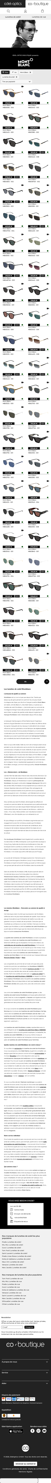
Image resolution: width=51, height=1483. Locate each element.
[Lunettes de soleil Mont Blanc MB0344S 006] (38, 315)
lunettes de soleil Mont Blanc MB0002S (32, 1030)
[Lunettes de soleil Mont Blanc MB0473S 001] (38, 660)
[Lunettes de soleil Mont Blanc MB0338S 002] (38, 118)
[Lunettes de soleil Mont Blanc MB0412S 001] (13, 488)
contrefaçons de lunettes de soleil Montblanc (19, 945)
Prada (18, 957)
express (33, 1156)
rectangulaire (39, 1053)
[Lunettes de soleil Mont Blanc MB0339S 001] (38, 192)
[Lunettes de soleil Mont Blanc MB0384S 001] (38, 537)
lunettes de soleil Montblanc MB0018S (19, 976)
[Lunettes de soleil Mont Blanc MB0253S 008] (38, 512)
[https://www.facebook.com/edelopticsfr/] (32, 1431)
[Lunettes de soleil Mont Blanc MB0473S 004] (13, 561)
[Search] (8, 11)
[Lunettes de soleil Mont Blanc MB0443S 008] (38, 340)
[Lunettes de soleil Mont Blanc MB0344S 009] (38, 266)
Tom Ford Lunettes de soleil (13, 1250)
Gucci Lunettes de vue (11, 1287)
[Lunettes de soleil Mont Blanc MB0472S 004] (38, 611)
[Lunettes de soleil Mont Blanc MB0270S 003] (13, 463)
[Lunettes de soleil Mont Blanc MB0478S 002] (13, 586)
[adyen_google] (32, 1399)
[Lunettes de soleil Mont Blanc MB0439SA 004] (13, 660)
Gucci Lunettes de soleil (11, 1248)
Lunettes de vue (39, 17)
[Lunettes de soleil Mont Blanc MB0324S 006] (13, 315)
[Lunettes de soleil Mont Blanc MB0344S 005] (38, 241)
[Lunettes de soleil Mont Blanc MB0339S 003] (38, 463)
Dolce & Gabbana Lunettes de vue (15, 1290)
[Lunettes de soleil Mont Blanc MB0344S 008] (38, 142)
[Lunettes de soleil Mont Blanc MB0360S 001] (13, 142)
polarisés (43, 1087)
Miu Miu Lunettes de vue (12, 1281)
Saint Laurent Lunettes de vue (14, 1296)
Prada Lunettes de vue (11, 1284)
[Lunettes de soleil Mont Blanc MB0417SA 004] (13, 216)
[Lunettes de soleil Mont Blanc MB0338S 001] (38, 586)
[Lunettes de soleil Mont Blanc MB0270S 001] (38, 389)
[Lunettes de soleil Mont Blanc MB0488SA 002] (13, 636)
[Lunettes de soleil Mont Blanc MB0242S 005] (13, 118)
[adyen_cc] (3, 1399)
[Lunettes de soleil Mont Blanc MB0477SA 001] (38, 414)
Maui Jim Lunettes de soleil (13, 1262)
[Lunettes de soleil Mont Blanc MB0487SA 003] (13, 266)
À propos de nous (9, 1362)
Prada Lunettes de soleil (11, 1242)
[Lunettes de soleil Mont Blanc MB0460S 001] (13, 611)
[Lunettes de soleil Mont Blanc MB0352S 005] (13, 389)
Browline (13, 1056)
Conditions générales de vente (15, 1469)
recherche (18, 1048)
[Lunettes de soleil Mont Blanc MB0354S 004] (38, 488)
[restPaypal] (20, 1399)
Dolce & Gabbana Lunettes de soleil (16, 1259)
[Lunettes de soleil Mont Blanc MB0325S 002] (13, 340)
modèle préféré (28, 1106)
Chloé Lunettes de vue (11, 1304)
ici (14, 1332)
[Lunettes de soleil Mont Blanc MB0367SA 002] (38, 167)
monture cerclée (33, 969)
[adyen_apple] (27, 1399)
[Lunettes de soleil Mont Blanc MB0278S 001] (13, 414)
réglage (21, 1076)
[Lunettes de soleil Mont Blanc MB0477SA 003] (38, 561)
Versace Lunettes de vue (11, 1293)
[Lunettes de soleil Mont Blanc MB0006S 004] (13, 93)
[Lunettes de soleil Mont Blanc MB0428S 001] (13, 512)
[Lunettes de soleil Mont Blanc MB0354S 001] (13, 537)
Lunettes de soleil (13, 17)
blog (36, 1068)
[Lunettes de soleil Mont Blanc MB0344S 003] (38, 93)
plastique (41, 1058)
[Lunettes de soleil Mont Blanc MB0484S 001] (38, 364)
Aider (4, 1383)
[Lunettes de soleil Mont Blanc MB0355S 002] (13, 241)
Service (5, 1373)
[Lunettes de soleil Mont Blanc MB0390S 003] (13, 192)
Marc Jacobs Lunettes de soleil (14, 1267)
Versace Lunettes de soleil (12, 1265)
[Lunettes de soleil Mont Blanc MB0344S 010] (13, 364)
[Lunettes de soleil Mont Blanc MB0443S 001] (38, 216)
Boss (23, 957)
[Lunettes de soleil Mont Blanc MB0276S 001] (13, 438)
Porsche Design (9, 957)
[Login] (25, 11)
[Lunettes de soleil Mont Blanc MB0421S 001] (38, 636)
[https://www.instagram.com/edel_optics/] (38, 1431)
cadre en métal (37, 974)
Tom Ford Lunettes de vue (12, 1278)
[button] (13, 3)
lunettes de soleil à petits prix (32, 1185)
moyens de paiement (24, 1159)
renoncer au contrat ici (25, 1464)
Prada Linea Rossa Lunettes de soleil (16, 1256)
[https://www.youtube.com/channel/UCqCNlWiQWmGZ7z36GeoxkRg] (44, 1431)
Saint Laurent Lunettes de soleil (14, 1253)
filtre (6, 72)
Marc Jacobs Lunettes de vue (13, 1298)
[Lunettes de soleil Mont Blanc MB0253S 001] (38, 438)
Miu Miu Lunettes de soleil (12, 1245)
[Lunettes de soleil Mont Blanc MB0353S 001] (38, 290)
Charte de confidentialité (38, 1469)
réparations (8, 1076)
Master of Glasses (34, 1071)
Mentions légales (25, 1472)
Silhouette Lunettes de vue (12, 1301)
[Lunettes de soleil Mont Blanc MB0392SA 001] (13, 290)
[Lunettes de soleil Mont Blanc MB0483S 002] (13, 167)
